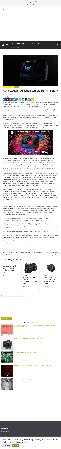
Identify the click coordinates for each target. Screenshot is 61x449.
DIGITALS (33, 43)
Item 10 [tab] (36, 322)
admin (12, 94)
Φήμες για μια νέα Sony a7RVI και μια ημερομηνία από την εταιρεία (32, 365)
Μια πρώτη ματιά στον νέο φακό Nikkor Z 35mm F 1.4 (9, 269)
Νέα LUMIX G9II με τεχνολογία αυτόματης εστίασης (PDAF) (45, 254)
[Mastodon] (29, 99)
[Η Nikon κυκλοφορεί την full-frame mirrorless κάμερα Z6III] (30, 264)
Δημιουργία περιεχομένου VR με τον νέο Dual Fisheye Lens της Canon (49, 279)
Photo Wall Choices (8, 87)
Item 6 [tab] (31, 322)
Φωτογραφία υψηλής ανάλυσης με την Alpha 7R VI (28, 338)
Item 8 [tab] (33, 322)
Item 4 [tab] (28, 322)
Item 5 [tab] (29, 322)
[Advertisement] (30, 29)
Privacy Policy (5, 431)
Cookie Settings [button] (6, 445)
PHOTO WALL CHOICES (22, 43)
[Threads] (26, 99)
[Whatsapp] (20, 99)
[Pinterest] (10, 99)
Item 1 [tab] (24, 322)
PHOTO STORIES (14, 47)
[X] (7, 99)
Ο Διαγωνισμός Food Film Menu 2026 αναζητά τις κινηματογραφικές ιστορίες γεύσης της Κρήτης (35, 325)
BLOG (11, 43)
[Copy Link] (32, 99)
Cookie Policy (5, 428)
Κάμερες (16, 87)
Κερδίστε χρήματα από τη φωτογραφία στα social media (16, 254)
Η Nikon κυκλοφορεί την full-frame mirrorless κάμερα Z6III (30, 279)
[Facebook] (4, 99)
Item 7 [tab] (32, 322)
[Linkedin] (23, 99)
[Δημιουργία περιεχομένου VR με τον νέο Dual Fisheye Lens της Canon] (51, 264)
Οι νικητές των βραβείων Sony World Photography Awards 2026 (31, 379)
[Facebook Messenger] (13, 99)
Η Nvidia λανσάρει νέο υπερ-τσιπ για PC (25, 352)
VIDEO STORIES (42, 43)
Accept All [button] (15, 445)
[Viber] (16, 99)
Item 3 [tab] (27, 322)
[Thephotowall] (3, 45)
